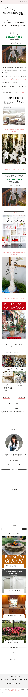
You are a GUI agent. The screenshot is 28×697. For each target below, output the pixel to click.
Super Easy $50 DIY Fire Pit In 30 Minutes (14, 566)
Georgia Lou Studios (14, 690)
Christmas (4, 20)
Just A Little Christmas (20, 369)
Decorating (11, 20)
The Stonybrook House (14, 689)
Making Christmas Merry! (20, 385)
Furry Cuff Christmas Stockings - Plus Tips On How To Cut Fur (8, 387)
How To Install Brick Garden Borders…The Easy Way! (14, 641)
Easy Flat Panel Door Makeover (14, 591)
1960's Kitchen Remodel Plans (14, 616)
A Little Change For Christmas (8, 369)
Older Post (21, 397)
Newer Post (6, 397)
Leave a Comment (16, 29)
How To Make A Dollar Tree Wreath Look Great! (13, 79)
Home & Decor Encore (20, 20)
